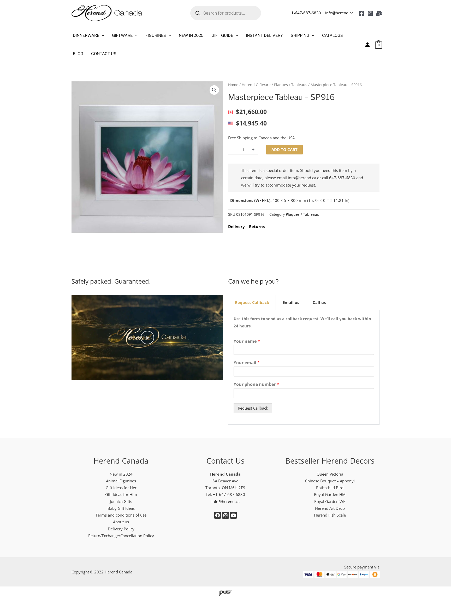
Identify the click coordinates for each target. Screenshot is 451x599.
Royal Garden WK (330, 501)
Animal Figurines (121, 480)
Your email (247, 363)
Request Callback (253, 408)
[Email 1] (379, 13)
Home (233, 84)
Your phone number (256, 384)
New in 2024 (121, 474)
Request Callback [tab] (252, 302)
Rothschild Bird (329, 487)
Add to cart (284, 149)
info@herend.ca (339, 12)
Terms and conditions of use (121, 515)
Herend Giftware (256, 84)
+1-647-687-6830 (305, 12)
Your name (247, 341)
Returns (257, 226)
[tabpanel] (303, 367)
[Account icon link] (367, 44)
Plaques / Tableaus (290, 84)
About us (121, 521)
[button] (101, 35)
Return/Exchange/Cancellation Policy (121, 535)
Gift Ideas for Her (121, 487)
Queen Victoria (330, 474)
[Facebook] (361, 13)
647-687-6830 (342, 177)
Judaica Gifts (121, 501)
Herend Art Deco (330, 508)
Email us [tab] (291, 302)
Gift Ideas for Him (121, 494)
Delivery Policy (121, 528)
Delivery (236, 226)
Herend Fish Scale (330, 515)
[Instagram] (370, 13)
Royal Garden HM (330, 494)
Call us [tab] (319, 302)
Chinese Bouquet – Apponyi (330, 480)
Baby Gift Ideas (121, 508)
